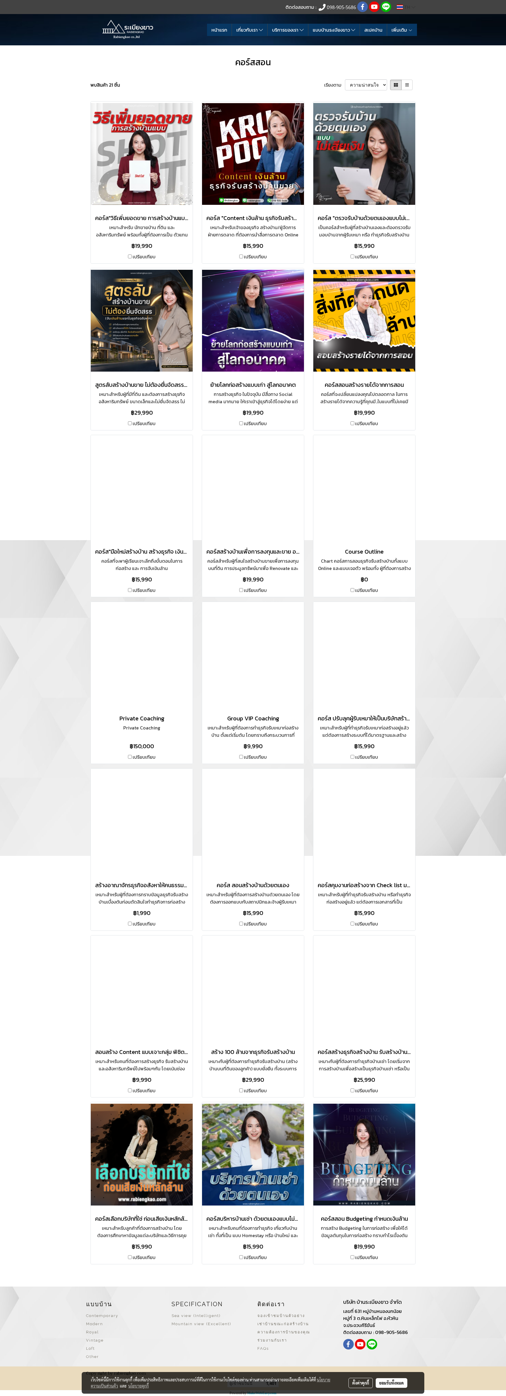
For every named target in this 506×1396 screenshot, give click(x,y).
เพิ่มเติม (400, 29)
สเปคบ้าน (373, 29)
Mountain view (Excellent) (201, 1324)
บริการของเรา (286, 29)
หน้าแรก (219, 29)
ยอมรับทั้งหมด (391, 1382)
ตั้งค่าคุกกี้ (360, 1382)
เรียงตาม (334, 84)
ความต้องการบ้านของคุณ (283, 1332)
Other (92, 1356)
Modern (94, 1324)
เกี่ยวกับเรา (247, 29)
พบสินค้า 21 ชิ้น (105, 84)
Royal (92, 1332)
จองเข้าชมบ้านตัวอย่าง (281, 1315)
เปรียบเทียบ (144, 256)
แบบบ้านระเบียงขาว (332, 29)
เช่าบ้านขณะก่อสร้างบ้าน (283, 1324)
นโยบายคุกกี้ (138, 1385)
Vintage (95, 1340)
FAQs (263, 1348)
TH (407, 7)
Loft (90, 1348)
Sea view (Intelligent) (196, 1315)
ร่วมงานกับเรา (272, 1340)
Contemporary (102, 1315)
